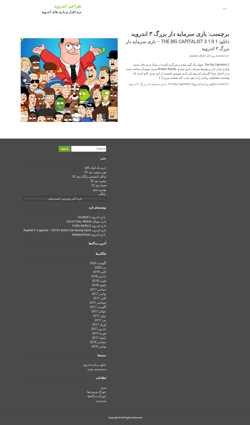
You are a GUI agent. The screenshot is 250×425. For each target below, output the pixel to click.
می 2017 (100, 320)
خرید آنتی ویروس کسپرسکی (65, 198)
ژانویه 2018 (99, 285)
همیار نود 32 (99, 185)
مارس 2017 (98, 329)
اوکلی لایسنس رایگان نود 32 (89, 176)
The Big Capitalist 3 (180, 84)
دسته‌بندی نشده (96, 369)
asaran (194, 56)
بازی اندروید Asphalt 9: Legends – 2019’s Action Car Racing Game (64, 230)
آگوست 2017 (98, 307)
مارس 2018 (98, 276)
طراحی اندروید (67, 6)
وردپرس (101, 400)
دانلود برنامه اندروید (204, 84)
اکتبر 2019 (99, 272)
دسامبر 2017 (98, 289)
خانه (225, 8)
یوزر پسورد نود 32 (95, 172)
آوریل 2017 (99, 324)
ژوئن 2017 (99, 316)
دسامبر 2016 (98, 342)
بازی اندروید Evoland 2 (92, 217)
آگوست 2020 (98, 263)
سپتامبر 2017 (97, 302)
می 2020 (100, 267)
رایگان (102, 194)
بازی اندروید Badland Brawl (89, 234)
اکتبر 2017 (99, 298)
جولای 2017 (99, 311)
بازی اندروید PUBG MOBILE (89, 226)
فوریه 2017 (99, 333)
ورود (103, 387)
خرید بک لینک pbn (95, 167)
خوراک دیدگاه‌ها (97, 396)
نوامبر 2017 (99, 294)
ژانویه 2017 (99, 337)
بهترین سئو (99, 189)
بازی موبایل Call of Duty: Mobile (86, 221)
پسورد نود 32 (98, 181)
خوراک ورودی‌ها (96, 392)
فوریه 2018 (99, 280)
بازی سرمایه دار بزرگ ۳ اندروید (147, 84)
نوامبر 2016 (99, 346)
